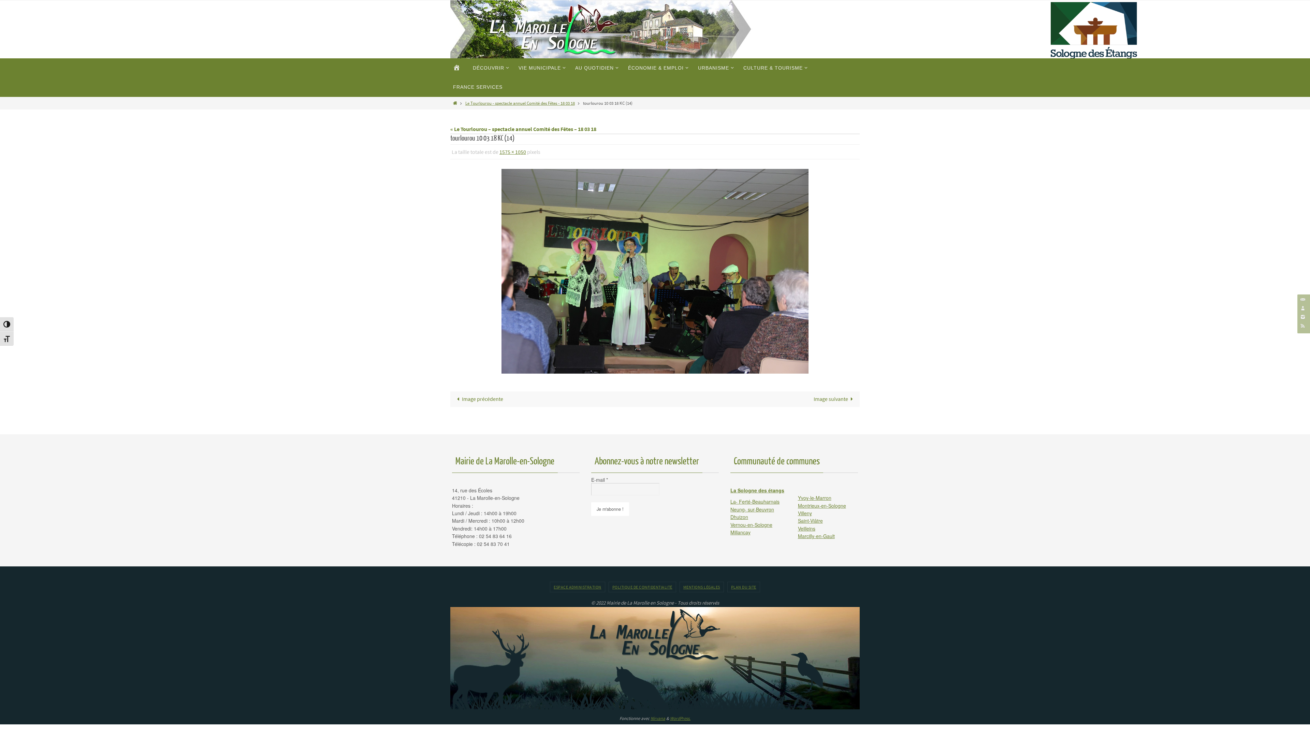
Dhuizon (739, 517)
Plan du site (743, 587)
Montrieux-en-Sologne (822, 505)
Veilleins (806, 528)
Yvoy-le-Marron (814, 497)
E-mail (599, 479)
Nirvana (658, 718)
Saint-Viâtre (810, 520)
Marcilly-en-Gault (816, 536)
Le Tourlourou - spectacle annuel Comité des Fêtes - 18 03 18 (520, 103)
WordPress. (680, 718)
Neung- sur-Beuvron (752, 509)
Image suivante (831, 398)
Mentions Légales (701, 587)
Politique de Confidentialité (642, 587)
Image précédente (482, 398)
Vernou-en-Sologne (751, 524)
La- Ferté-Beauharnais (755, 501)
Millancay (740, 532)
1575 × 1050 (512, 151)
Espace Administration (577, 587)
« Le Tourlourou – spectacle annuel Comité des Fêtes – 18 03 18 (523, 129)
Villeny (805, 513)
